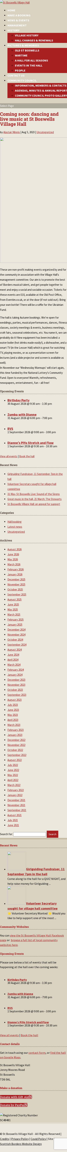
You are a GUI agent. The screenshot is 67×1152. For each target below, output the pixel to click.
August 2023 (14, 700)
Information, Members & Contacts (40, 85)
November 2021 (16, 805)
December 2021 (16, 800)
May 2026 (12, 559)
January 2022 (14, 795)
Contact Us (16, 75)
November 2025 (16, 584)
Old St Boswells (27, 50)
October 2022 (15, 750)
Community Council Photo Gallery (41, 95)
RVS (10, 428)
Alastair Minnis (11, 132)
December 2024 (16, 629)
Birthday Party (18, 400)
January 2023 (14, 735)
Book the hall (26, 456)
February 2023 (15, 730)
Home (11, 10)
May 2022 (12, 775)
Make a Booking (19, 15)
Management (17, 25)
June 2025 (13, 604)
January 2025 (14, 624)
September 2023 (16, 695)
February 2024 (15, 669)
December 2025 (16, 579)
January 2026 (14, 574)
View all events (8, 456)
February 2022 (15, 790)
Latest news (14, 526)
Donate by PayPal (12, 1105)
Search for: (6, 834)
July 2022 (12, 765)
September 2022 (16, 755)
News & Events (18, 20)
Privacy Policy (20, 1139)
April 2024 (12, 659)
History (13, 30)
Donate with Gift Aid (14, 1097)
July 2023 (12, 705)
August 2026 (14, 549)
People (20, 70)
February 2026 (15, 569)
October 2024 (15, 639)
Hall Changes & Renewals (34, 40)
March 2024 (13, 664)
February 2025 (15, 619)
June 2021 (13, 825)
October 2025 (15, 589)
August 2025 (14, 599)
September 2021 (16, 810)
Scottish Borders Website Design (21, 1144)
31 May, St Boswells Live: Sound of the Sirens (33, 494)
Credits (4, 1139)
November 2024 (16, 634)
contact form (37, 1052)
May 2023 (12, 715)
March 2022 (13, 785)
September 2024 (16, 644)
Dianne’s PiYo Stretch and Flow (30, 443)
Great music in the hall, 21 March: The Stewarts (34, 499)
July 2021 (12, 820)
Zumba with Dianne (21, 414)
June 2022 (13, 770)
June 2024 (13, 654)
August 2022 (14, 760)
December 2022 (16, 740)
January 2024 (14, 674)
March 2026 (13, 564)
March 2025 (13, 614)
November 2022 (16, 745)
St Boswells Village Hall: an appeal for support (33, 504)
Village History (26, 35)
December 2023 (16, 680)
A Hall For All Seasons (31, 60)
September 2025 (16, 594)
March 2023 (13, 725)
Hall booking (14, 521)
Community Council (22, 80)
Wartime (21, 55)
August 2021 (14, 815)
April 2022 (12, 780)
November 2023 (16, 685)
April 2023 (12, 720)
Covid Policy (38, 1139)
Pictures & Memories (23, 45)
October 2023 (15, 690)
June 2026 (13, 554)
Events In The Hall (28, 65)
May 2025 (12, 609)
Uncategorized (45, 132)
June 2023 (13, 710)
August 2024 (14, 649)
